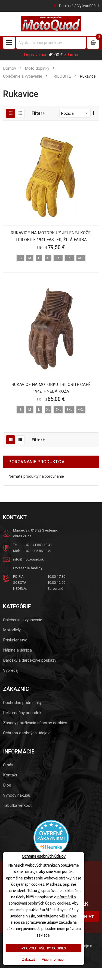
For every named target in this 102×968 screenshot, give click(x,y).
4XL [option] (81, 258)
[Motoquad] (51, 23)
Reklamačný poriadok (22, 712)
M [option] (29, 258)
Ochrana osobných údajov (26, 733)
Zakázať (28, 959)
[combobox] (51, 43)
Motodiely (12, 629)
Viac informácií (53, 959)
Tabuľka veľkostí (17, 805)
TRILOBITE (61, 76)
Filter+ (38, 113)
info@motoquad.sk (28, 559)
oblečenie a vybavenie (22, 76)
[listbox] (51, 259)
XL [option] (48, 258)
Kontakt (10, 775)
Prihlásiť (66, 6)
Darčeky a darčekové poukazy (29, 660)
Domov (9, 68)
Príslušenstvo (15, 640)
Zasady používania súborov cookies (35, 722)
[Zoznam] (20, 113)
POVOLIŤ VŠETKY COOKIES (45, 948)
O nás (8, 764)
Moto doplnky (37, 68)
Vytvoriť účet (88, 6)
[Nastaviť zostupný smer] (94, 113)
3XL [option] (69, 258)
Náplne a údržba (17, 650)
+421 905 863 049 (37, 551)
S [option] (20, 258)
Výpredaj (10, 670)
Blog (7, 785)
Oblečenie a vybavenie (22, 619)
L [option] (39, 258)
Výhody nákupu (16, 795)
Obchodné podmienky (22, 702)
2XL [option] (58, 258)
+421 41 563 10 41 (38, 545)
